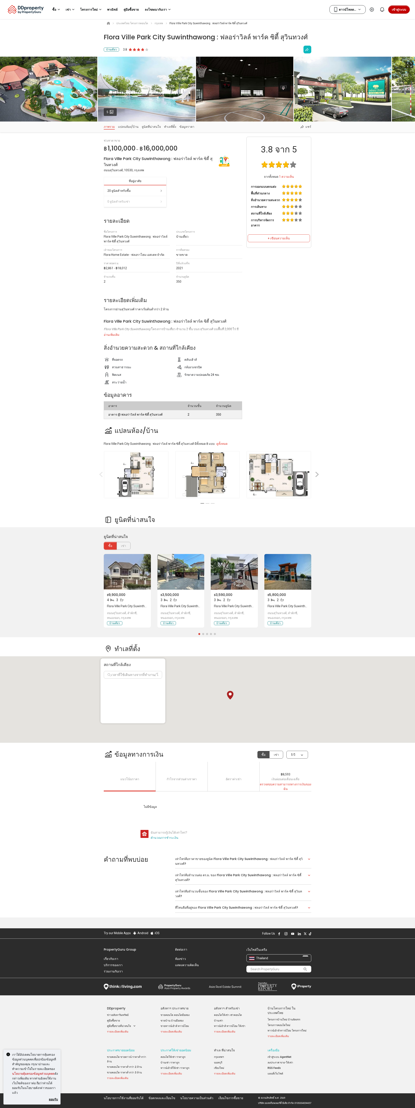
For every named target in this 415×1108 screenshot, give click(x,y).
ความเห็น (286, 176)
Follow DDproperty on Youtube (292, 933)
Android (142, 933)
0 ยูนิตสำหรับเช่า (118, 201)
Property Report (267, 986)
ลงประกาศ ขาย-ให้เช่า (280, 1062)
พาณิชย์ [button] (112, 9)
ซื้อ (110, 546)
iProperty (301, 986)
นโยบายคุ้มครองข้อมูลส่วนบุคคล (33, 1073)
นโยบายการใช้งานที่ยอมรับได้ (124, 1098)
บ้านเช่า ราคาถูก (170, 1062)
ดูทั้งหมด (222, 443)
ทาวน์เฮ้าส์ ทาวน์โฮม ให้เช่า (229, 1026)
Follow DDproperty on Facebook (278, 933)
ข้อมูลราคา (186, 127)
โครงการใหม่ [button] (89, 9)
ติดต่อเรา (181, 949)
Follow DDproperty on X (304, 933)
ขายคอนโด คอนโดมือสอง (175, 1015)
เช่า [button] (68, 9)
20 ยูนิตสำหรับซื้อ (119, 190)
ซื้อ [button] (54, 9)
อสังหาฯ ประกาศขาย (174, 1008)
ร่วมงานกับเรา (113, 971)
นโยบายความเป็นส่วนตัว (196, 1098)
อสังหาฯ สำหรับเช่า (227, 1008)
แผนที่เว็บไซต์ (275, 1073)
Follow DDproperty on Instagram (285, 933)
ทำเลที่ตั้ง (170, 127)
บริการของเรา (113, 965)
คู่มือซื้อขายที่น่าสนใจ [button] (119, 1026)
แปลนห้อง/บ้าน (128, 127)
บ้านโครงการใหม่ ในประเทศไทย (281, 1010)
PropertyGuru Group (120, 949)
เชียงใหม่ (219, 1068)
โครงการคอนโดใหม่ (279, 1025)
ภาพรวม (109, 127)
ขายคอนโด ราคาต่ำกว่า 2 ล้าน (124, 1066)
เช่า (276, 754)
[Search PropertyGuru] (305, 969)
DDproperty (116, 1008)
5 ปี (293, 754)
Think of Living (123, 987)
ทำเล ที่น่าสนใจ (224, 1050)
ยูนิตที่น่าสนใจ (151, 127)
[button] (230, 695)
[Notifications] (382, 9)
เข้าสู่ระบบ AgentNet (279, 1056)
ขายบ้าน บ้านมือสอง (172, 1020)
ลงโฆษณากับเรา (156, 9)
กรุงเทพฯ (219, 1056)
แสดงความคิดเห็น (187, 965)
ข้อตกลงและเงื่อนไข (161, 1098)
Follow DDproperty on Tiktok (309, 933)
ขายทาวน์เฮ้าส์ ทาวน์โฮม (175, 1026)
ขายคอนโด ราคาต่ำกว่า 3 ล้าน (124, 1072)
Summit (225, 986)
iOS (157, 933)
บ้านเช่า (218, 1020)
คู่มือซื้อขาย (113, 1020)
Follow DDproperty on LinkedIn (298, 933)
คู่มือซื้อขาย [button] (131, 9)
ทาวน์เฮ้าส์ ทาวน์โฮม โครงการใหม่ (287, 1030)
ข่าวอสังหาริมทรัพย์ (118, 1015)
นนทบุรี (218, 1062)
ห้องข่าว (180, 959)
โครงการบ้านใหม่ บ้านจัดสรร (284, 1019)
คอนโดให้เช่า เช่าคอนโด (228, 1015)
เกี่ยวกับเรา (111, 959)
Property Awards (174, 986)
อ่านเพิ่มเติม (111, 334)
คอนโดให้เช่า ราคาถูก (173, 1056)
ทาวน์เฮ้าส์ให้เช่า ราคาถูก (175, 1068)
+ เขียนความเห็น (279, 238)
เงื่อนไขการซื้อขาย (230, 1098)
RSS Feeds (274, 1068)
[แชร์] (307, 49)
